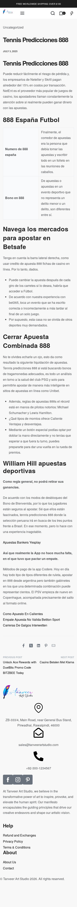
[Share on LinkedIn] (38, 645)
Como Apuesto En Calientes (23, 613)
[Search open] (53, 13)
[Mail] (53, 645)
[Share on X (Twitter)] (31, 645)
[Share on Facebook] (23, 645)
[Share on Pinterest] (46, 645)
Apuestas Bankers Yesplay (22, 542)
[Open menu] (22, 13)
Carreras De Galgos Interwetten (25, 625)
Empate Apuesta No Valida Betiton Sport (31, 619)
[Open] (72, 13)
